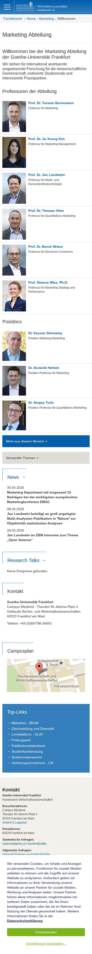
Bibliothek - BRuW (25, 723)
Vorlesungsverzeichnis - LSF (33, 763)
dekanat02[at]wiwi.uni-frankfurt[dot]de (26, 854)
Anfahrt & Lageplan (14, 822)
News (13, 477)
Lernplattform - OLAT (27, 734)
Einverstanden (46, 932)
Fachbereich (13, 18)
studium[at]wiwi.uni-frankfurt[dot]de (24, 843)
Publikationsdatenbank (28, 746)
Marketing (46, 18)
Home (31, 18)
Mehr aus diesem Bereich (25, 441)
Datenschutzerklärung (25, 921)
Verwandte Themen (21, 458)
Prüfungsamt (21, 740)
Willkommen (67, 18)
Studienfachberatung (27, 751)
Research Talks (24, 560)
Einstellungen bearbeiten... (46, 943)
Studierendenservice (27, 757)
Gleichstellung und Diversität (33, 729)
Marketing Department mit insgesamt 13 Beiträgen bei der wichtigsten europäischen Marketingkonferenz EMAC (42, 497)
